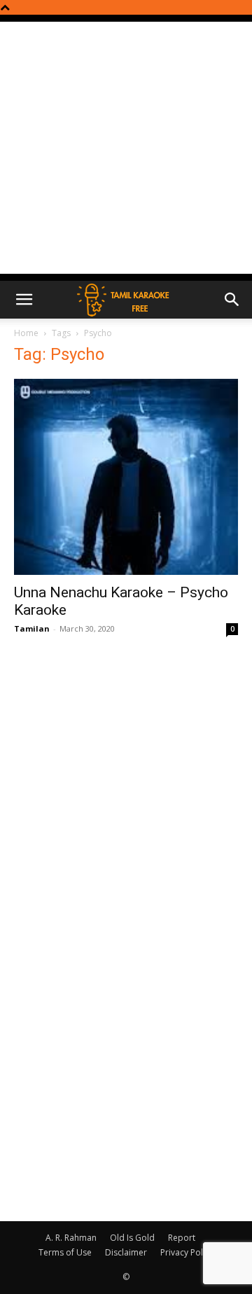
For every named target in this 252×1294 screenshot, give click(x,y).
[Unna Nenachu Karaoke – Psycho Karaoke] (126, 477)
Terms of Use (65, 1252)
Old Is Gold (132, 1238)
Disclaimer (126, 1252)
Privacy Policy (187, 1252)
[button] (23, 300)
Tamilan (32, 628)
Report (181, 1238)
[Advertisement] (126, 148)
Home (26, 333)
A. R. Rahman (71, 1238)
